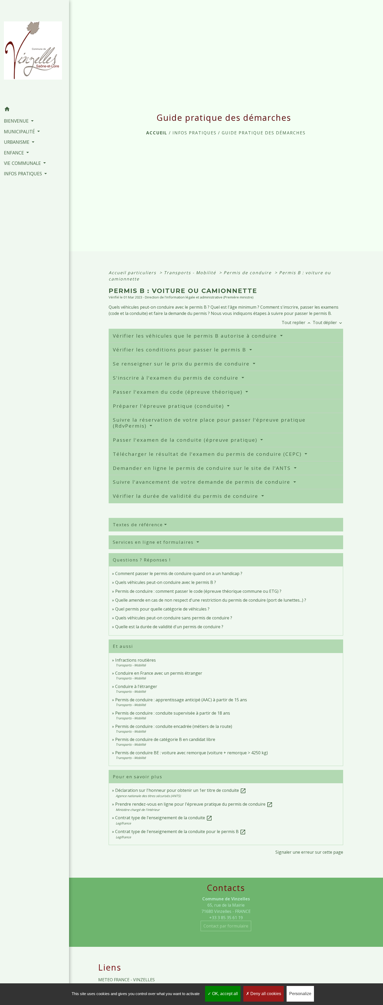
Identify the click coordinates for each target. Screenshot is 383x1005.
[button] (34, 110)
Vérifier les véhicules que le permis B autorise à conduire (196, 335)
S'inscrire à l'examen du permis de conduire (176, 377)
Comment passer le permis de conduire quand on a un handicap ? (178, 573)
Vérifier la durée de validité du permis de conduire (186, 496)
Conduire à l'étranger (136, 686)
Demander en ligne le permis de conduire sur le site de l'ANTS (203, 468)
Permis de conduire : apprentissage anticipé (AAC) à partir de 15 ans (181, 700)
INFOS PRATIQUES (194, 133)
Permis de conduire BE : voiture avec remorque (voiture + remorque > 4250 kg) (191, 753)
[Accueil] (34, 52)
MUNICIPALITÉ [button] (20, 131)
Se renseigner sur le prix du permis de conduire (182, 363)
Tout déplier (328, 322)
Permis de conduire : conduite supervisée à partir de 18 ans (172, 713)
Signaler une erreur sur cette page (309, 852)
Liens (109, 967)
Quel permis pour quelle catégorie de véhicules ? (162, 609)
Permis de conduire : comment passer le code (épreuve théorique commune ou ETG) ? (198, 591)
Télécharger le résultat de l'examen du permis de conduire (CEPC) (208, 454)
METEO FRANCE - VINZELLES (126, 980)
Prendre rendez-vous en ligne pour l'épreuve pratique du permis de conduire (194, 804)
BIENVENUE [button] (17, 121)
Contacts (226, 888)
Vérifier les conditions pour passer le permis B (180, 349)
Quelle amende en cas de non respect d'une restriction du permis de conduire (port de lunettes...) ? (210, 600)
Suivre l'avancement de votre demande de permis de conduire (202, 481)
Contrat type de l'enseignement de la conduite (163, 818)
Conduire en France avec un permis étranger (158, 673)
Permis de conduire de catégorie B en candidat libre (165, 739)
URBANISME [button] (17, 142)
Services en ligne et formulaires (154, 542)
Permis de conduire (248, 273)
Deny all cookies (265, 993)
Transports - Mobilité (191, 273)
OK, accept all (224, 993)
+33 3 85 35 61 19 (226, 917)
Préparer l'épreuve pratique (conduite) (169, 406)
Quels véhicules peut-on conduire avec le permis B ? (165, 582)
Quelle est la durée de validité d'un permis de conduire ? (169, 627)
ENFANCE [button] (14, 152)
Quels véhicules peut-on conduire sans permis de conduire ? (173, 618)
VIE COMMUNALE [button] (23, 163)
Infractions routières (135, 660)
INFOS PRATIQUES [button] (23, 173)
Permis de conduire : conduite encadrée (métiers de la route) (173, 726)
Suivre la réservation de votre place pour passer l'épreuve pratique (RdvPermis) (209, 422)
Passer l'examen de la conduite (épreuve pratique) (186, 439)
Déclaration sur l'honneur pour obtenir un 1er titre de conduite (180, 790)
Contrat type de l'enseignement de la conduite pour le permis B (180, 831)
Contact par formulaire (225, 926)
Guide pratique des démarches (264, 133)
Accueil (156, 133)
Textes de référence (138, 525)
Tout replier (297, 322)
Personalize (300, 993)
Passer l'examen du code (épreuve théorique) (178, 391)
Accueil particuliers (133, 273)
